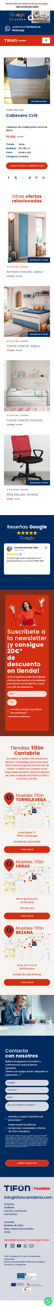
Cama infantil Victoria (24, 420)
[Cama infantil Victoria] (27, 361)
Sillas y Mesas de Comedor (19, 1228)
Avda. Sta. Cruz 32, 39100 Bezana (27, 967)
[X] (15, 178)
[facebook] (6, 1246)
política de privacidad (26, 711)
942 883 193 (20, 841)
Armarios (9, 1204)
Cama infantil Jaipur (23, 346)
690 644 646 (34, 974)
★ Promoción (13, 266)
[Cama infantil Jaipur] (27, 311)
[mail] (31, 1246)
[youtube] (19, 1246)
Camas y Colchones (15, 1210)
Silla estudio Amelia (22, 494)
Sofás (7, 1232)
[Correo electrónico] (43, 178)
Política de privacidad (14, 1262)
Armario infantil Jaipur (25, 272)
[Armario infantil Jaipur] (27, 237)
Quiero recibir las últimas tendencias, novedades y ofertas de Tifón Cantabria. (26, 1128)
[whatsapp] (25, 1246)
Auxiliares (9, 1207)
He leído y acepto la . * (26, 711)
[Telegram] (29, 178)
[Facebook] (8, 178)
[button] (47, 60)
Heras (45, 1240)
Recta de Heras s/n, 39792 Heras (27, 900)
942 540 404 (27, 908)
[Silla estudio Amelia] (27, 459)
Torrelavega (34, 1240)
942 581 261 (19, 974)
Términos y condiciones (15, 1264)
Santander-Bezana (14, 1240)
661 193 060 (34, 841)
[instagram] (12, 1246)
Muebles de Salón (13, 1225)
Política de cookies (35, 1262)
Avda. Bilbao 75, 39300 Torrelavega (27, 834)
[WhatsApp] (22, 178)
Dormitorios (10, 1214)
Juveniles (24, 266)
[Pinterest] (36, 178)
